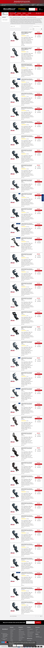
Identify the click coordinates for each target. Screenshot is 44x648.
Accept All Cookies (20, 645)
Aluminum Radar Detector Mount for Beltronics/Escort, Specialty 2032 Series (26, 284)
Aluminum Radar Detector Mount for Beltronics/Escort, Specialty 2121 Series (27, 516)
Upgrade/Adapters (21, 637)
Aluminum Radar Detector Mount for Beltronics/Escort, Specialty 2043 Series (26, 417)
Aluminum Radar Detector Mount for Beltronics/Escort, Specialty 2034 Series (26, 312)
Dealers (10, 14)
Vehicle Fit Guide (12, 13)
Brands (24, 13)
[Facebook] (38, 13)
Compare (39, 35)
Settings (10, 645)
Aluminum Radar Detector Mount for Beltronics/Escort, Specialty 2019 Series (27, 136)
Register (41, 4)
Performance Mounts (22, 634)
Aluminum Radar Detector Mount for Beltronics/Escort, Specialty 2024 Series (26, 181)
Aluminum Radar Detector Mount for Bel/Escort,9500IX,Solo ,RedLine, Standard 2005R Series (26, 48)
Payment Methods (30, 633)
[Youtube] (40, 13)
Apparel (20, 640)
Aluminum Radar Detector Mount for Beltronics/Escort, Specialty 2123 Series (27, 544)
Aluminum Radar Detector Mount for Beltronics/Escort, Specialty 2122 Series (27, 530)
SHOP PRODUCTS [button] (4, 14)
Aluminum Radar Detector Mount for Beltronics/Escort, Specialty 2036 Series (26, 342)
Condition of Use (29, 636)
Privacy (28, 630)
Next (40, 616)
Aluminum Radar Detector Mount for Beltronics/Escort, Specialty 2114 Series (27, 476)
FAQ (36, 630)
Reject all (14, 645)
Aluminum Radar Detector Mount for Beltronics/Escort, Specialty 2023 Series (26, 166)
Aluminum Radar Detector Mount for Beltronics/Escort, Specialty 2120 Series (27, 503)
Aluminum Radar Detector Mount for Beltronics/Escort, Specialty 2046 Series (26, 463)
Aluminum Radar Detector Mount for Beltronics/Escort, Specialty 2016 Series (27, 93)
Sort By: (12, 26)
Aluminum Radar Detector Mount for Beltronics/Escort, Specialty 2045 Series (26, 448)
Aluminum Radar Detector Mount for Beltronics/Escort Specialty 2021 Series (27, 79)
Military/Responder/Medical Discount (24, 5)
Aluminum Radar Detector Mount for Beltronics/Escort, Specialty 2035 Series (26, 327)
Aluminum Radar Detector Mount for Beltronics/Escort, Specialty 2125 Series (27, 558)
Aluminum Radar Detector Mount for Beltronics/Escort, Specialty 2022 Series (26, 151)
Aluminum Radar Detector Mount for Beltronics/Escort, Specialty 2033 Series (26, 299)
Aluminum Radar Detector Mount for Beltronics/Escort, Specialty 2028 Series (26, 238)
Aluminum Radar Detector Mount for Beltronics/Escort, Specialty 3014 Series (27, 602)
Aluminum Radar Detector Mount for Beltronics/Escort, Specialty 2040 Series (26, 389)
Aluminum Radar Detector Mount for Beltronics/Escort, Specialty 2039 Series (26, 373)
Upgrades (19, 13)
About (22, 14)
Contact (27, 14)
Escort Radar (29, 640)
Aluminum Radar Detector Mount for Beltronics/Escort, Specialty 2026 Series (26, 209)
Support (16, 14)
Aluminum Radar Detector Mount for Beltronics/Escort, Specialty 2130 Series (27, 588)
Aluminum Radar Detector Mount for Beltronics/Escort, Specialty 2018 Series (27, 122)
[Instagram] (36, 13)
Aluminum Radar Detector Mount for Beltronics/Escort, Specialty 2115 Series (27, 489)
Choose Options (39, 33)
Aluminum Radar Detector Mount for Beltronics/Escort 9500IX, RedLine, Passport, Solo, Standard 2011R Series (27, 65)
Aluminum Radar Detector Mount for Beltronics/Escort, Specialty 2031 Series (27, 269)
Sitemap (11, 640)
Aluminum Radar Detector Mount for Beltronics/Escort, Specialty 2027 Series (27, 224)
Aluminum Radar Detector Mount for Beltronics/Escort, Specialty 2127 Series (27, 573)
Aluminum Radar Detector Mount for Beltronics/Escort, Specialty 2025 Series (26, 194)
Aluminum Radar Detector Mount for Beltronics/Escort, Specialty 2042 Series (26, 404)
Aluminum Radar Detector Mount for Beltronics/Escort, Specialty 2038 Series (26, 358)
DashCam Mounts (21, 631)
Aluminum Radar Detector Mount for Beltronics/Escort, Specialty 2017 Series (27, 108)
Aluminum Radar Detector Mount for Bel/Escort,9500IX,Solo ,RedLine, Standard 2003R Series (26, 32)
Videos (37, 629)
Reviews (29, 13)
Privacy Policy (12, 643)
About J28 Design (30, 629)
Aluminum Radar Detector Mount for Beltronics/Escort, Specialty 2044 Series (26, 434)
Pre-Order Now (39, 418)
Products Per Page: (36, 26)
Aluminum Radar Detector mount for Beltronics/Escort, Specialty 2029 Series (26, 254)
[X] (42, 13)
